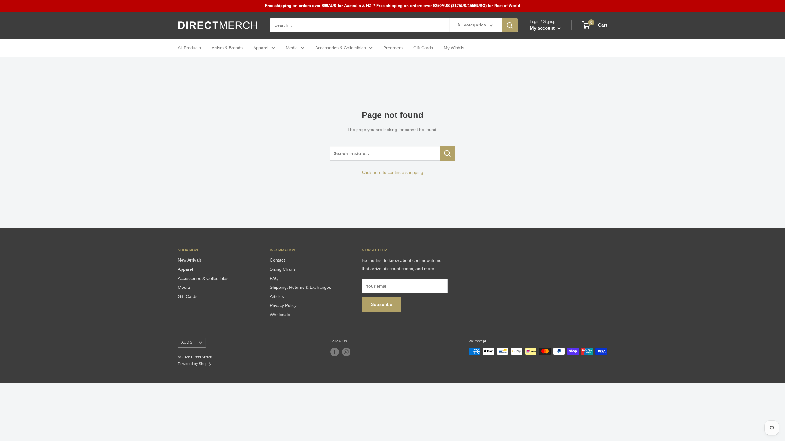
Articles (277, 296)
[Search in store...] (447, 153)
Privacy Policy (283, 305)
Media (292, 47)
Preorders (393, 47)
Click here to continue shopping (392, 172)
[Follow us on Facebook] (334, 352)
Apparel (260, 47)
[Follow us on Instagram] (346, 352)
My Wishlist (454, 47)
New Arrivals (190, 260)
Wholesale (280, 314)
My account (543, 28)
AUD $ (186, 342)
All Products (189, 47)
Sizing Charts (283, 269)
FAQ (274, 278)
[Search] (510, 25)
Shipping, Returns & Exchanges (300, 287)
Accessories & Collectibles (340, 47)
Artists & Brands (227, 47)
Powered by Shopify (194, 364)
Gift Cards (423, 47)
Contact (277, 260)
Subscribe (381, 304)
